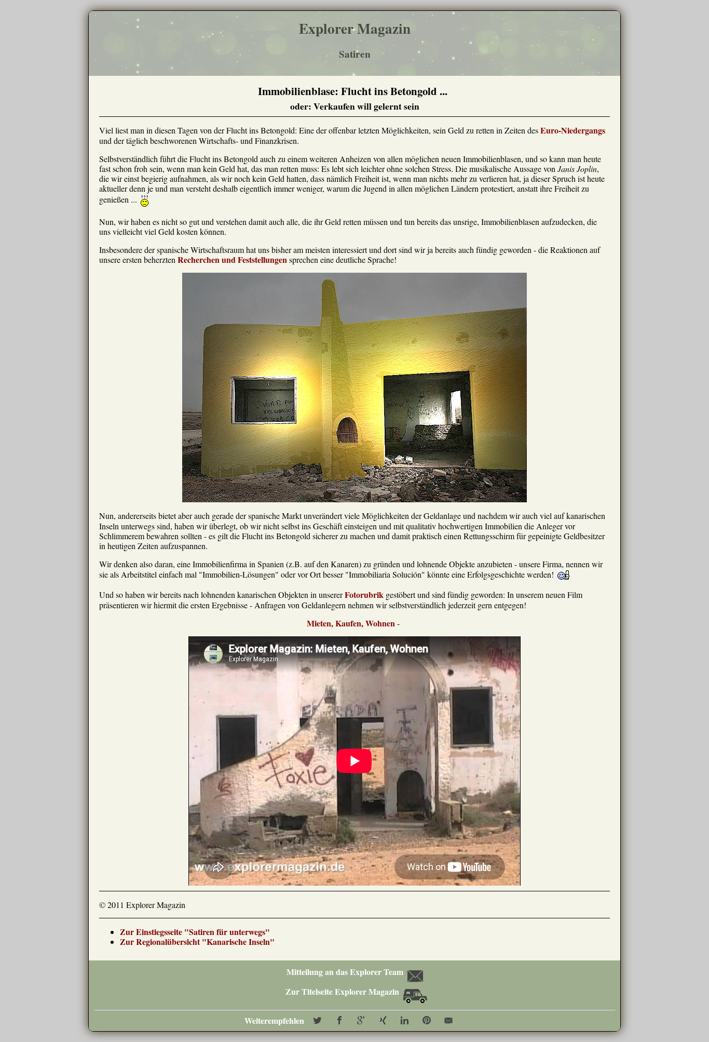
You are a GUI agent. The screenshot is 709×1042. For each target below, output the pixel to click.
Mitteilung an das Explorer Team (344, 972)
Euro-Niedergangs (572, 130)
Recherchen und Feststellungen (232, 259)
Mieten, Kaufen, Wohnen (351, 623)
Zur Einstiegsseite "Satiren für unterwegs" (195, 932)
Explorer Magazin (355, 28)
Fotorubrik (364, 594)
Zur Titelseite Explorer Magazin (343, 991)
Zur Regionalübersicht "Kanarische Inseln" (197, 941)
